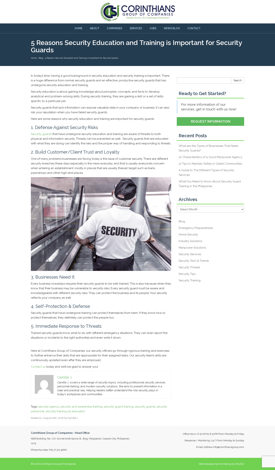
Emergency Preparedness (196, 228)
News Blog (172, 28)
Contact (194, 28)
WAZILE (239, 464)
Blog (182, 221)
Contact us (38, 366)
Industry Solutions (190, 241)
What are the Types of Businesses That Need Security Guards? (208, 148)
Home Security (188, 234)
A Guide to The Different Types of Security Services (206, 173)
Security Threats (189, 267)
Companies (114, 28)
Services (136, 28)
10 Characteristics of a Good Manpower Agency (210, 157)
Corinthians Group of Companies (58, 464)
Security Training (190, 280)
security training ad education (65, 411)
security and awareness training (82, 406)
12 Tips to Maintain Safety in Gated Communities (210, 163)
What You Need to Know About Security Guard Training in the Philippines (210, 184)
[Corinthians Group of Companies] (137, 12)
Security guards (41, 134)
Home (78, 28)
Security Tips (187, 274)
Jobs (152, 28)
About (94, 28)
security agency (48, 406)
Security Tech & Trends (194, 260)
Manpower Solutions (192, 247)
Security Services (190, 254)
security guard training (119, 406)
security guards (145, 406)
